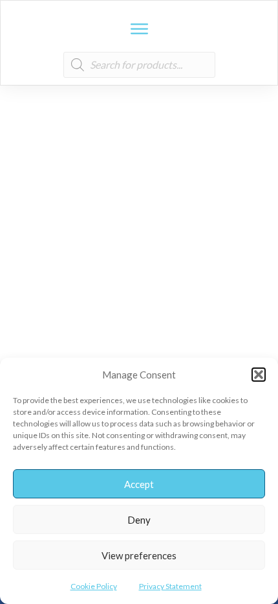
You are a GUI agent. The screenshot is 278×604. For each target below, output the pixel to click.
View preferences (139, 555)
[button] (258, 374)
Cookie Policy (93, 586)
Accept (139, 484)
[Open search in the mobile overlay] (139, 65)
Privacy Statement (170, 586)
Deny (139, 520)
